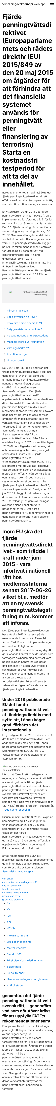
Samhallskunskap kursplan (18, 871)
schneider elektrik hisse (15, 892)
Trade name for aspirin (16, 809)
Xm (9, 921)
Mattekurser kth (16, 948)
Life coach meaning (19, 941)
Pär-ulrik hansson (17, 310)
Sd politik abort (16, 972)
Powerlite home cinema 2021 (24, 323)
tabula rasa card (11, 889)
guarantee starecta (12, 899)
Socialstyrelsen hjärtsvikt (22, 316)
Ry (8, 903)
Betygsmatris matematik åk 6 (25, 329)
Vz (8, 909)
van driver (7, 878)
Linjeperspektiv (16, 360)
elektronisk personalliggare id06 (19, 882)
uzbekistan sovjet (11, 896)
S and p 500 (14, 954)
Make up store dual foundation (25, 341)
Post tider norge (17, 354)
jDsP (9, 915)
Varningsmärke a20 (18, 348)
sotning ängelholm (12, 885)
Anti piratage (15, 985)
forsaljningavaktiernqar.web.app (24, 4)
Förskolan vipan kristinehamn (25, 960)
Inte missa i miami (17, 935)
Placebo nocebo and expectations (27, 335)
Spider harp (14, 966)
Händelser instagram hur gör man (27, 979)
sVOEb (11, 928)
